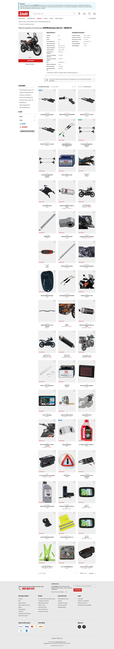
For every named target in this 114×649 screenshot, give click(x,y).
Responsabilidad (62, 607)
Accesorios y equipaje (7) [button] (25, 95)
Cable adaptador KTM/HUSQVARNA (67, 295)
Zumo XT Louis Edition (47, 415)
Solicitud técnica (22, 603)
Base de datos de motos (24, 605)
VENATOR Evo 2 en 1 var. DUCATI (86, 114)
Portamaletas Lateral (86, 356)
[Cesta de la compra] (94, 14)
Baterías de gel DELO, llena (66, 174)
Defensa (67, 325)
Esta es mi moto (30, 60)
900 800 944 (28, 588)
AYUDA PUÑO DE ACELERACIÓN (47, 537)
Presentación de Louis (63, 598)
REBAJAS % (24, 127)
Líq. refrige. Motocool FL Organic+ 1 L (86, 444)
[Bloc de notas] (89, 14)
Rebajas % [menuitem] (39, 18)
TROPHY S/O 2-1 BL (47, 356)
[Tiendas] (79, 14)
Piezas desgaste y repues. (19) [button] (26, 90)
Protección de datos (82, 603)
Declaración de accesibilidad (84, 605)
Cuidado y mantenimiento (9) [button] (26, 92)
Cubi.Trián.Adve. (67, 475)
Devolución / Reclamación (24, 613)
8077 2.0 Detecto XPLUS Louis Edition (47, 475)
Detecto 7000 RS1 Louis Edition (86, 566)
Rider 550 (87, 537)
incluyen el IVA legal (58, 641)
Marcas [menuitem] (46, 18)
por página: (53, 86)
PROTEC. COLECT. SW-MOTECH (47, 385)
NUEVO (23, 123)
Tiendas (60, 601)
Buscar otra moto (30, 64)
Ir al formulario (51, 80)
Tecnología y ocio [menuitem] (31, 18)
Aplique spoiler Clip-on (66, 444)
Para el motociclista (42, 609)
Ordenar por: (81, 86)
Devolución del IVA (62, 605)
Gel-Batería (67, 385)
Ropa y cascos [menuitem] (21, 18)
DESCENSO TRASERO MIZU (67, 236)
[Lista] (74, 87)
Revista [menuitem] (51, 18)
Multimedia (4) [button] (22, 102)
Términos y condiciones (83, 601)
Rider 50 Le (86, 506)
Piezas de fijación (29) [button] (24, 107)
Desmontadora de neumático (67, 266)
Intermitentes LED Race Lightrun (47, 114)
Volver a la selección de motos (26, 24)
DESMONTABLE (47, 236)
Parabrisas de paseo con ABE (87, 295)
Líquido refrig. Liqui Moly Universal (47, 506)
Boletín (20, 607)
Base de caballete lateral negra (47, 295)
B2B (19, 601)
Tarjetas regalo (21, 609)
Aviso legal (80, 598)
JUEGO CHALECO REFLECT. (47, 566)
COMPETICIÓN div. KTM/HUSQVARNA (67, 114)
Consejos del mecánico (43, 601)
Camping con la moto (43, 611)
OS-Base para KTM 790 (86, 415)
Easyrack (87, 174)
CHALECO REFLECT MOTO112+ (66, 537)
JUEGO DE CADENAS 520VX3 (67, 415)
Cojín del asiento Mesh (47, 205)
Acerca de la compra (62, 603)
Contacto (20, 598)
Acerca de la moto (42, 607)
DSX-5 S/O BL (67, 356)
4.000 (47, 266)
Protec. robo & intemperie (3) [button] (26, 97)
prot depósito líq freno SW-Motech (87, 266)
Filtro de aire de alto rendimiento (86, 385)
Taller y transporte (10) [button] (24, 105)
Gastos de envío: (47, 643)
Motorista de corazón (43, 603)
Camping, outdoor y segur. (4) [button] (26, 100)
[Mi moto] (84, 14)
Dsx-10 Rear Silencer (87, 205)
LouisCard (20, 611)
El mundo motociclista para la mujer (46, 598)
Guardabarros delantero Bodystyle (87, 236)
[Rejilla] (72, 86)
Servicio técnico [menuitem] (59, 18)
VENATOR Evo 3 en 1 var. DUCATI (47, 144)
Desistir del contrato (23, 615)
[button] (74, 14)
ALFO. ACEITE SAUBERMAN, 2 (67, 566)
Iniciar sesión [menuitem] (92, 18)
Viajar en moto (41, 605)
